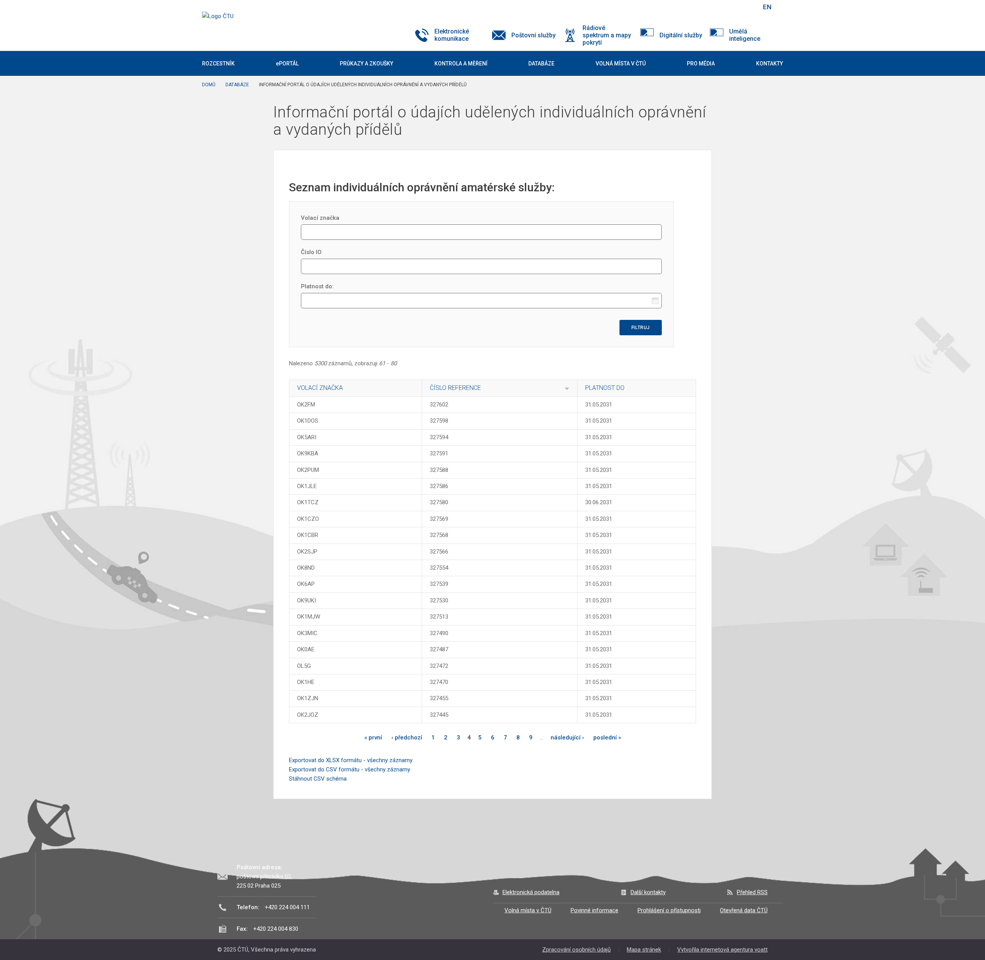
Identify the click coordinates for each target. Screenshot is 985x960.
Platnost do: (317, 286)
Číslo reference (455, 387)
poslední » (607, 737)
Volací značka (320, 217)
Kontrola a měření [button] (460, 63)
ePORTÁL (287, 63)
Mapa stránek (644, 949)
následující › (567, 737)
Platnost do (604, 387)
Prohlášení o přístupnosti (669, 910)
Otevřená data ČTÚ (744, 910)
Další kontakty (648, 892)
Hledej (747, 7)
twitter (715, 7)
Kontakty (769, 63)
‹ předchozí (406, 737)
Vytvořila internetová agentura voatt (722, 949)
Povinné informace (594, 910)
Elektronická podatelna (531, 892)
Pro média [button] (701, 63)
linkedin (728, 7)
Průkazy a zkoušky (366, 63)
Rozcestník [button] (218, 63)
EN (767, 7)
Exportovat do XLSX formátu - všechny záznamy (350, 760)
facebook (701, 7)
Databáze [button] (541, 63)
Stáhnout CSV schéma (318, 778)
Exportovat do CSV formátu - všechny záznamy (349, 769)
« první (373, 737)
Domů (208, 84)
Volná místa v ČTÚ (527, 910)
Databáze (237, 84)
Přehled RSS (752, 892)
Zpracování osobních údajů (576, 949)
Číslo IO (311, 252)
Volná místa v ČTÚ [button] (621, 63)
